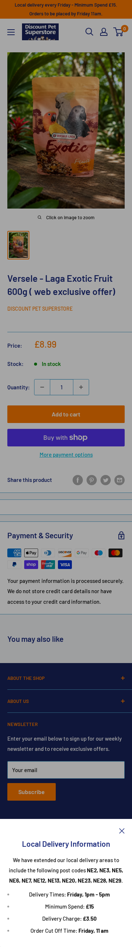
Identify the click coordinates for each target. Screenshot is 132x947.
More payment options (66, 454)
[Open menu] (11, 32)
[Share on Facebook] (78, 479)
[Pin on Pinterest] (92, 479)
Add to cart (66, 414)
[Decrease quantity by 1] (42, 387)
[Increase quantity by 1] (81, 387)
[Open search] (89, 32)
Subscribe (31, 791)
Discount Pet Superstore (40, 309)
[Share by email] (119, 479)
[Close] (122, 830)
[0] (118, 31)
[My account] (103, 32)
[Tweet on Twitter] (105, 479)
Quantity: (18, 387)
